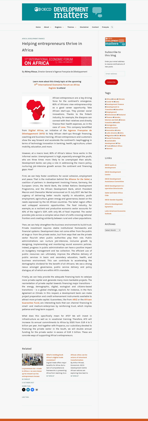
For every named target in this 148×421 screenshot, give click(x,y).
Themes (70, 27)
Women (109, 148)
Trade (108, 146)
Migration (110, 135)
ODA (117, 135)
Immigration (111, 125)
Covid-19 (109, 102)
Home (38, 27)
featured (121, 115)
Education (119, 109)
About (46, 27)
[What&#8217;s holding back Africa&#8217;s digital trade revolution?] (56, 366)
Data (117, 102)
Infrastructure (112, 128)
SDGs (123, 135)
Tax (119, 143)
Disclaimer (84, 27)
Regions (58, 27)
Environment (111, 115)
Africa (24, 38)
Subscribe (111, 82)
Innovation (110, 130)
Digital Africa (35, 130)
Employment (111, 112)
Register (52, 88)
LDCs (121, 133)
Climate (121, 99)
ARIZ (74, 299)
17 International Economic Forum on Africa (57, 85)
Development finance (36, 38)
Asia (114, 99)
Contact (95, 27)
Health (117, 122)
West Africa (117, 146)
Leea (63, 127)
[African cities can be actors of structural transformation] (81, 366)
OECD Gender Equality (114, 200)
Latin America (111, 133)
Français (105, 27)
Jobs (119, 130)
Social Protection (113, 138)
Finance (109, 117)
